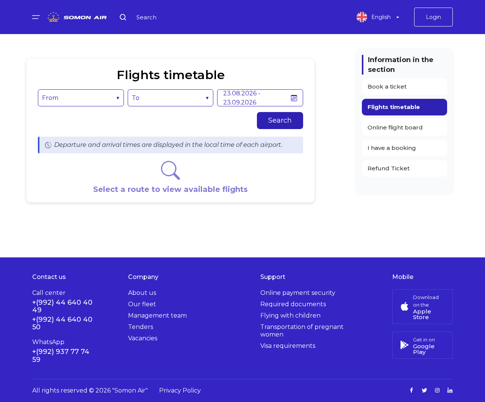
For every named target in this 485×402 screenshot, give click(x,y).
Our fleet (142, 304)
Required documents (293, 304)
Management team (157, 315)
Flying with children (290, 315)
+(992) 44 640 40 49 (62, 306)
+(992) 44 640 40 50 (62, 323)
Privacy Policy (180, 390)
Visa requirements (287, 345)
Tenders (140, 326)
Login (433, 17)
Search (280, 120)
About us (142, 292)
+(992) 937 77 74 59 (60, 355)
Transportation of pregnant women (302, 330)
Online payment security (297, 292)
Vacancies (142, 338)
